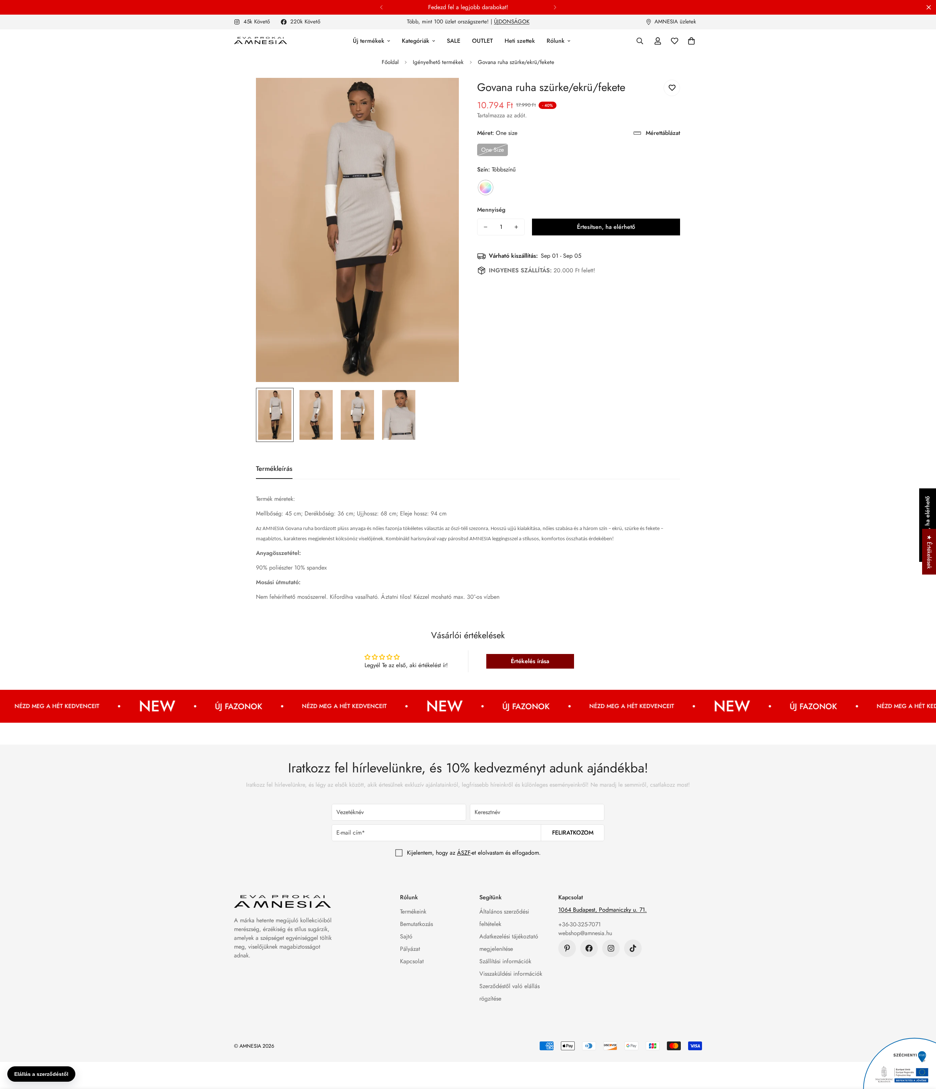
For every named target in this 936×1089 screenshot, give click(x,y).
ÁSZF (464, 852)
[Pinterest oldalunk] (567, 948)
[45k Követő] (611, 948)
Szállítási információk (505, 961)
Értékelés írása (530, 661)
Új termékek (368, 41)
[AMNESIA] (260, 41)
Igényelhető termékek (438, 62)
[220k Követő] (589, 948)
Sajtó (406, 936)
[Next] (555, 7)
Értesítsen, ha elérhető (606, 227)
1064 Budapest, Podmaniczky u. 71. (602, 909)
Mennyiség (491, 209)
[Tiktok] (633, 948)
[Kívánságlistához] (672, 88)
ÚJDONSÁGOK (511, 22)
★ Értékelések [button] (929, 551)
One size (492, 149)
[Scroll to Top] (921, 1049)
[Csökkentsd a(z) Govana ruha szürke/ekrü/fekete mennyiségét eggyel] (486, 227)
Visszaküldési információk (510, 973)
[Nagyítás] (443, 93)
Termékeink (413, 911)
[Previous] (381, 7)
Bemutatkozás (416, 924)
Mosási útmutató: (278, 582)
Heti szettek (520, 41)
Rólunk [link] (556, 41)
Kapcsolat (412, 961)
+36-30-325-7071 (579, 924)
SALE (453, 41)
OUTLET (482, 41)
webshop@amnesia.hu (585, 933)
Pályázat (410, 949)
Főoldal (390, 62)
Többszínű (485, 187)
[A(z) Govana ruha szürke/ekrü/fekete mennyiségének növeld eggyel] (516, 227)
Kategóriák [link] (415, 41)
